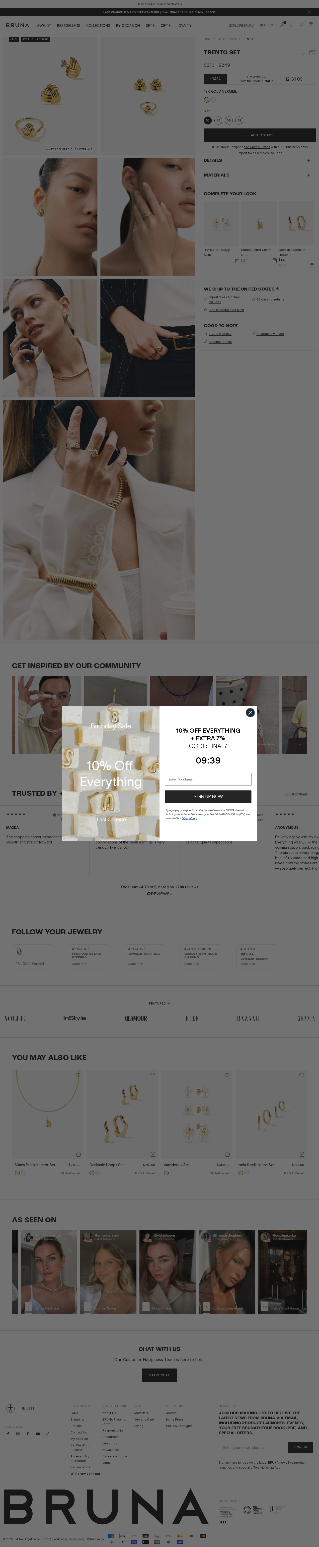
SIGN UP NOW (208, 796)
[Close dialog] (250, 712)
